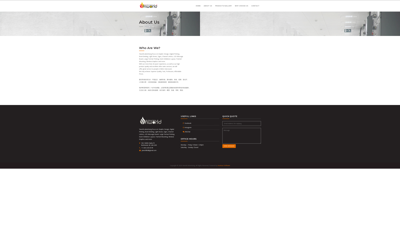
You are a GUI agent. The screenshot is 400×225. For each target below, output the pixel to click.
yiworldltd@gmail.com (148, 150)
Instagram (188, 127)
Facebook (187, 123)
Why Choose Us (241, 6)
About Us (208, 6)
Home (198, 6)
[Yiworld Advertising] (148, 5)
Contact (255, 6)
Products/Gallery (223, 6)
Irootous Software (224, 165)
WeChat (187, 132)
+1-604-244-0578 (147, 148)
